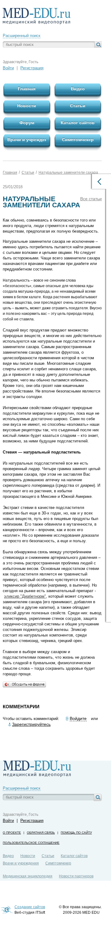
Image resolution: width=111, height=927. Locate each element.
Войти (8, 68)
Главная (10, 172)
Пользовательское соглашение (31, 842)
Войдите (78, 718)
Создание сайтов (29, 907)
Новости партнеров (76, 876)
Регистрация (31, 68)
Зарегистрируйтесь (31, 724)
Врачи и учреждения (21, 863)
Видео (8, 856)
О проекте (12, 832)
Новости (27, 856)
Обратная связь (41, 832)
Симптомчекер (58, 863)
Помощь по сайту (76, 832)
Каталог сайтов (74, 856)
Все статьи (91, 198)
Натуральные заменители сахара (68, 172)
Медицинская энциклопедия (27, 876)
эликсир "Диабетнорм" (25, 596)
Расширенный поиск (21, 35)
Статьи (28, 172)
